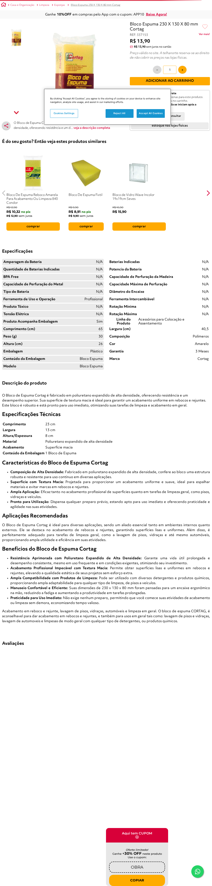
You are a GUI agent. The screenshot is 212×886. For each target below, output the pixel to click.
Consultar (175, 116)
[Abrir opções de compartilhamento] (6, 126)
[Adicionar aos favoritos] (205, 27)
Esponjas (59, 5)
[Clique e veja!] (204, 35)
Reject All (119, 113)
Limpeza (44, 5)
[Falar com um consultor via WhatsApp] (197, 871)
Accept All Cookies (151, 113)
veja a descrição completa (91, 128)
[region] (107, 107)
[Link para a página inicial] (3, 5)
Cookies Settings (64, 113)
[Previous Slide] (4, 193)
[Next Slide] (208, 193)
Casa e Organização (22, 5)
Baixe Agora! (156, 14)
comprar (33, 226)
